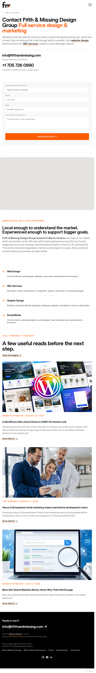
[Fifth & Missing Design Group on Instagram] (43, 657)
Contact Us (75, 650)
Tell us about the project (15, 115)
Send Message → (47, 136)
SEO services (30, 43)
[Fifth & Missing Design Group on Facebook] (47, 657)
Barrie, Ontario (15, 634)
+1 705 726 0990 (18, 65)
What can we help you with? (16, 86)
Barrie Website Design (11, 650)
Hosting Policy (62, 650)
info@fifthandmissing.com (21, 55)
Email (7, 105)
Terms (51, 650)
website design (80, 40)
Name (7, 96)
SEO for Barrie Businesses (35, 650)
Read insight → (9, 438)
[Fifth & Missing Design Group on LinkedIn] (51, 657)
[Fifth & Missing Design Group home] (6, 5)
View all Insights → (11, 355)
